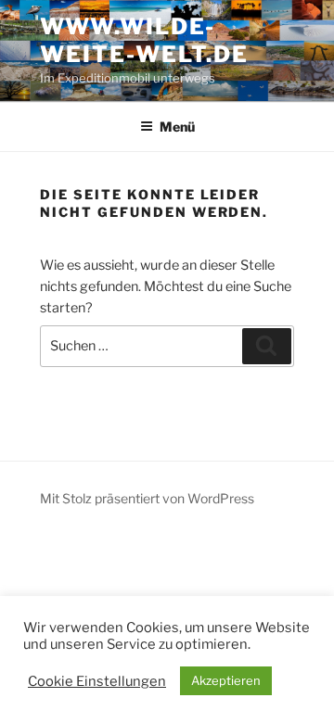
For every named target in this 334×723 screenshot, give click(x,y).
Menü (177, 126)
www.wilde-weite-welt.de (144, 40)
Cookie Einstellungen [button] (97, 681)
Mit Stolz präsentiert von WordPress (147, 498)
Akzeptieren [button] (226, 680)
